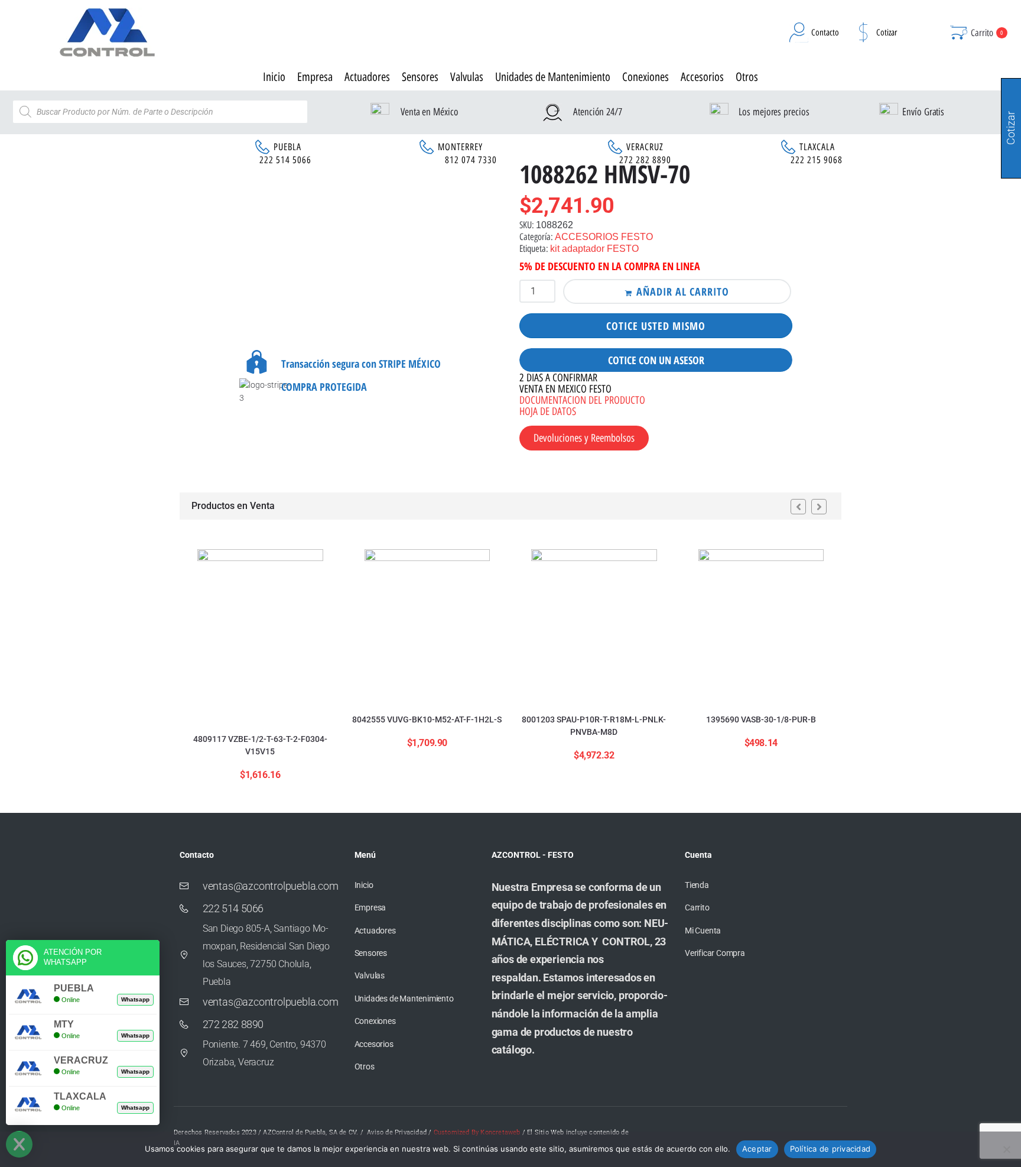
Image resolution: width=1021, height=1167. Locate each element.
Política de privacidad (830, 1148)
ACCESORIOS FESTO (604, 237)
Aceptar (757, 1148)
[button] (798, 506)
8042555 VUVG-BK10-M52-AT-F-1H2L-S (427, 719)
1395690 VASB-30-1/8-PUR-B (761, 719)
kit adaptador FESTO (594, 249)
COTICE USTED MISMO (655, 326)
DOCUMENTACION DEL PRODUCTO (582, 400)
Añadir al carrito (682, 291)
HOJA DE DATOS (547, 411)
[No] (1006, 1149)
